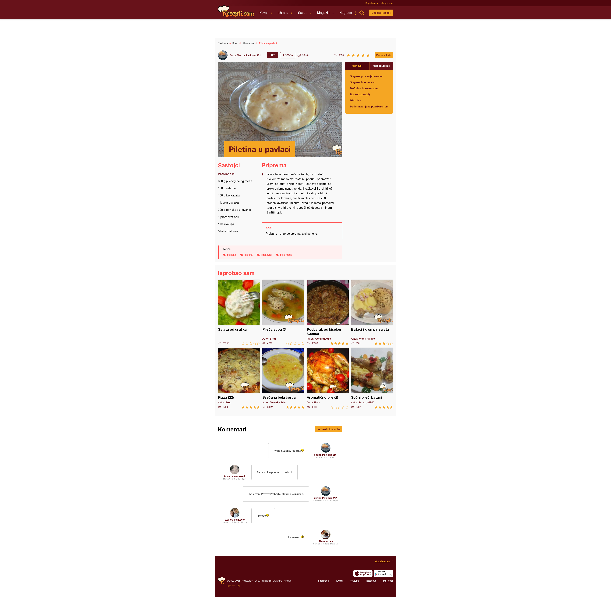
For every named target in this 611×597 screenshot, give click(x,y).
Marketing (277, 580)
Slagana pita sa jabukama (366, 76)
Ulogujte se (387, 3)
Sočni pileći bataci (372, 378)
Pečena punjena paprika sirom (369, 106)
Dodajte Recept (381, 12)
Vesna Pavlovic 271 (249, 55)
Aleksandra (326, 541)
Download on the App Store (362, 573)
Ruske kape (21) (360, 94)
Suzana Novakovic (234, 476)
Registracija (371, 3)
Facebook (323, 580)
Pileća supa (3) (283, 312)
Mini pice (355, 100)
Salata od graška (239, 312)
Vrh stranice (382, 561)
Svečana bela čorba (283, 378)
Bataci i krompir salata (372, 312)
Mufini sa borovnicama (364, 88)
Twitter (339, 580)
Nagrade (345, 12)
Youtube (354, 580)
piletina (249, 254)
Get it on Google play (383, 573)
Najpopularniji (381, 65)
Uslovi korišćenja (263, 580)
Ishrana (283, 12)
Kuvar (263, 12)
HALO (239, 586)
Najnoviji (357, 65)
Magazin (323, 12)
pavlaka (231, 254)
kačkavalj (266, 254)
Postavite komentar (329, 428)
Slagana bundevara (362, 82)
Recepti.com (236, 11)
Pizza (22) (239, 378)
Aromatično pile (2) (328, 378)
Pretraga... (361, 13)
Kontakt (287, 580)
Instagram (371, 580)
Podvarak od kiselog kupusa (328, 312)
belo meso (286, 254)
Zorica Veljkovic (235, 519)
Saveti (302, 12)
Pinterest (388, 580)
